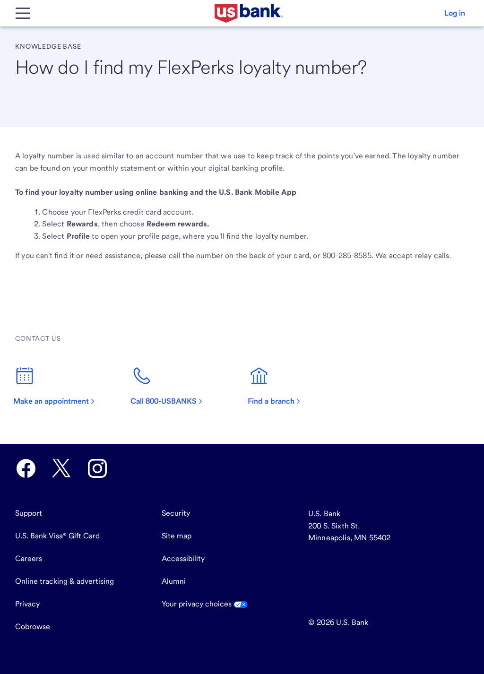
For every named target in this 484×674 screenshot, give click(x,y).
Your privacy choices (197, 603)
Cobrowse (32, 626)
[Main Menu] (22, 13)
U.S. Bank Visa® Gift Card (57, 535)
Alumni (174, 581)
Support (28, 513)
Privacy (27, 603)
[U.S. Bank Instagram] (97, 468)
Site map (176, 535)
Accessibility (183, 558)
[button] (455, 13)
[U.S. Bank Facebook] (26, 468)
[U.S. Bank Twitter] (61, 468)
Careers (28, 558)
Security (176, 513)
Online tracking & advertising (64, 581)
